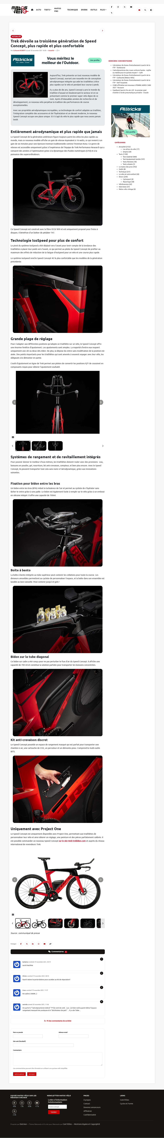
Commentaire (17, 1050)
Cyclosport (127, 179)
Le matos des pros (126, 167)
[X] (125, 7)
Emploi (125, 152)
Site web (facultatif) (19, 1041)
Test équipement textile (132, 159)
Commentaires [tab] (58, 952)
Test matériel (128, 157)
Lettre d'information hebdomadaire (57, 1101)
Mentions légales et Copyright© (87, 1124)
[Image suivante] (100, 402)
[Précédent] (13, 446)
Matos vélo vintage (126, 189)
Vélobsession (124, 184)
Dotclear (23, 1124)
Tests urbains (128, 164)
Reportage (127, 182)
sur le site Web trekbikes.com (72, 841)
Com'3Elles (67, 1124)
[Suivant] (103, 446)
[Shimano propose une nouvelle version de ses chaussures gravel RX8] (13, 30)
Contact (87, 1104)
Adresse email (63, 1032)
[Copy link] (50, 943)
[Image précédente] (14, 402)
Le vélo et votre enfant (127, 174)
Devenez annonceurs (92, 1107)
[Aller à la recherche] (145, 10)
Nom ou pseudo (18, 1032)
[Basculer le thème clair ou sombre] (151, 10)
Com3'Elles (124, 1100)
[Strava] (112, 13)
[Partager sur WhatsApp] (38, 943)
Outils (93, 10)
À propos (87, 1100)
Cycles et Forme (126, 1104)
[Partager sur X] (26, 943)
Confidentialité (90, 1115)
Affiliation (88, 1111)
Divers (84, 10)
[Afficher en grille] (13, 437)
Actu (38, 10)
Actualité (51, 50)
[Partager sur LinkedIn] (32, 943)
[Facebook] (112, 7)
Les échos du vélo (129, 149)
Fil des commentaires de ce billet (59, 1021)
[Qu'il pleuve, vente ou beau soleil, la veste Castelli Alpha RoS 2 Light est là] (102, 30)
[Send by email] (44, 943)
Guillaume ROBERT (19, 50)
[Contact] (139, 10)
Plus (102, 10)
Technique (72, 10)
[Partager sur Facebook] (20, 943)
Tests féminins (128, 162)
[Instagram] (118, 7)
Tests (47, 10)
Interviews (122, 187)
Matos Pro (57, 10)
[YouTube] (131, 7)
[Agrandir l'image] (58, 402)
